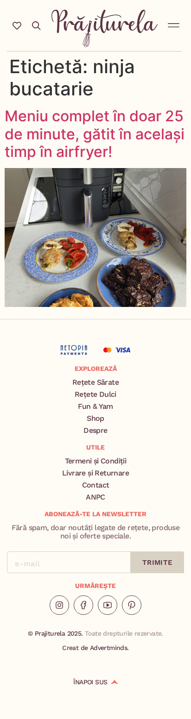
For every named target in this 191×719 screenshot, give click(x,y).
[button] (174, 23)
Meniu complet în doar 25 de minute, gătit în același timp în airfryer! (95, 134)
